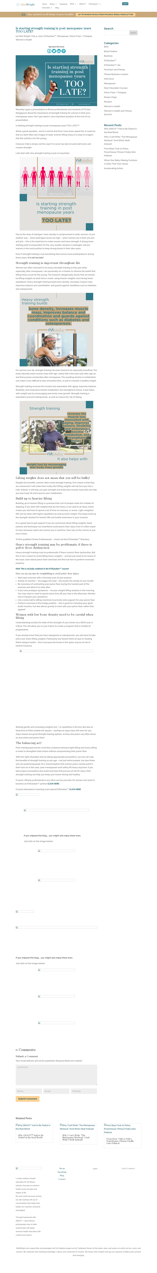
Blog (57, 8)
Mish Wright (24, 36)
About (52, 4)
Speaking (63, 4)
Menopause (63, 36)
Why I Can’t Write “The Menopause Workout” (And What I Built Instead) (120, 140)
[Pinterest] (63, 51)
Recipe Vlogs (110, 97)
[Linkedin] (59, 51)
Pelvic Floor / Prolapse (81, 36)
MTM (72, 4)
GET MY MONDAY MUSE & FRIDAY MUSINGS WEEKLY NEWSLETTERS (105, 15)
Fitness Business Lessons (116, 74)
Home (44, 4)
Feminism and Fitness (114, 69)
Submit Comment (27, 1098)
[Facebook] (49, 51)
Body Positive (110, 51)
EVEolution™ (94, 4)
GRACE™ (82, 4)
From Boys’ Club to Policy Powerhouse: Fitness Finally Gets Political (120, 152)
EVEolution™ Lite (112, 65)
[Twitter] (54, 51)
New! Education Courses (116, 88)
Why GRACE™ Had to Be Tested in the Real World (30, 1136)
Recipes (108, 101)
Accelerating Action (113, 168)
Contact (61, 1179)
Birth (106, 46)
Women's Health (24, 39)
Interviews (109, 79)
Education (46, 8)
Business (108, 56)
